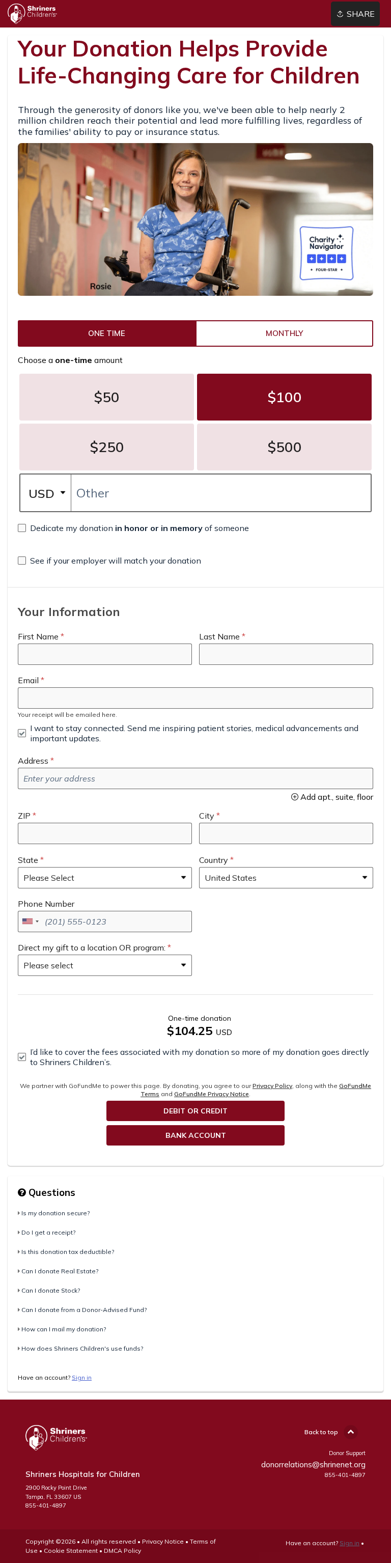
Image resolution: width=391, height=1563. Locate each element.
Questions (50, 1192)
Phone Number (46, 904)
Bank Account (195, 1135)
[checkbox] (133, 528)
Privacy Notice (163, 1541)
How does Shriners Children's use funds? (82, 1348)
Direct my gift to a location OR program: (91, 947)
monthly (284, 333)
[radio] (106, 333)
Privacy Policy (272, 1086)
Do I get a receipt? (48, 1232)
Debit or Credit (195, 1110)
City (206, 816)
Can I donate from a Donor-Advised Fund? (84, 1310)
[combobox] (30, 921)
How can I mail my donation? (63, 1329)
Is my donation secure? (55, 1213)
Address (33, 761)
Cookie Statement (71, 1550)
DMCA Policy (122, 1550)
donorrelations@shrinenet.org (313, 1464)
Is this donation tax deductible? (67, 1251)
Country (213, 860)
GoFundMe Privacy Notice (211, 1094)
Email (28, 680)
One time (106, 333)
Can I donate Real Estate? (59, 1271)
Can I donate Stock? (50, 1290)
